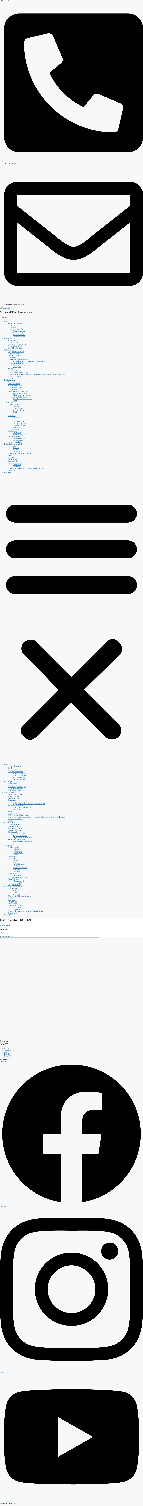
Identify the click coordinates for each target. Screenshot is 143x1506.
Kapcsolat (7, 472)
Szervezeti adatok (14, 382)
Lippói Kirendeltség (15, 348)
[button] (71, 618)
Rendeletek (12, 357)
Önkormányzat (9, 350)
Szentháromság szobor (20, 425)
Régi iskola (16, 427)
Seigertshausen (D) (19, 438)
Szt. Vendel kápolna (19, 423)
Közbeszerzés (12, 389)
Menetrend (16, 467)
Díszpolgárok (12, 470)
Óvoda (10, 369)
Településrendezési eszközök (17, 391)
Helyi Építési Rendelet (20, 393)
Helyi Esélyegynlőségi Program (18, 372)
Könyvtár (11, 457)
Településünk (8, 402)
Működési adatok (14, 384)
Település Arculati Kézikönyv (22, 395)
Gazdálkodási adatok (15, 386)
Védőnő (15, 450)
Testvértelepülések (14, 436)
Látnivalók (11, 416)
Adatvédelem (12, 370)
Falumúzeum (17, 433)
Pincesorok (16, 429)
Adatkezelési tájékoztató (8, 1503)
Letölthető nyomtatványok (17, 344)
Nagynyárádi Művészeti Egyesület (19, 453)
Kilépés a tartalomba (7, 1)
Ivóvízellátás (17, 465)
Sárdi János (16, 406)
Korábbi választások (19, 337)
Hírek (6, 321)
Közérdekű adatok (10, 380)
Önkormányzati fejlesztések (17, 397)
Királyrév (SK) (18, 440)
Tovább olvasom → (6, 936)
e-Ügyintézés (12, 340)
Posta (10, 455)
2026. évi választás (19, 335)
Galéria (15, 412)
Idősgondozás (12, 459)
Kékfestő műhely (14, 404)
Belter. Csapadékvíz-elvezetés (22, 399)
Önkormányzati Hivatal (16, 363)
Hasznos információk (15, 463)
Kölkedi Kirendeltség (15, 346)
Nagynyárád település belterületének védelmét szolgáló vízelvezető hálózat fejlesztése (36, 374)
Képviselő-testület (14, 354)
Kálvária (15, 419)
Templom (16, 418)
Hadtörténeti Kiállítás (20, 434)
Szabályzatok (17, 367)
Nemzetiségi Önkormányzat (17, 359)
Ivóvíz (10, 378)
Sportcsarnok (12, 461)
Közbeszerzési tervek (15, 376)
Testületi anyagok (14, 355)
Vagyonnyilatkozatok (15, 387)
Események (12, 327)
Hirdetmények (13, 342)
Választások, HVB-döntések (22, 365)
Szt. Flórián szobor (19, 421)
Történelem (12, 414)
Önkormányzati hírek (15, 323)
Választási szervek (19, 331)
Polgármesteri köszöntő (16, 352)
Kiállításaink (12, 431)
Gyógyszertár (17, 451)
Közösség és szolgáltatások (13, 444)
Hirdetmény (5, 925)
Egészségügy (12, 446)
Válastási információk (15, 329)
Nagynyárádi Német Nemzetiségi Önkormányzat (29, 361)
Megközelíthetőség (14, 442)
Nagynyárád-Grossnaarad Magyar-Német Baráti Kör (25, 468)
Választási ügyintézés (20, 333)
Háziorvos (16, 448)
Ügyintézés (8, 338)
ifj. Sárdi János (17, 408)
